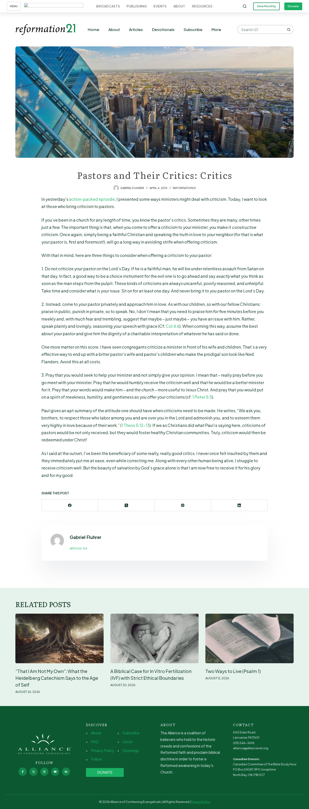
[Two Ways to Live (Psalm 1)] (249, 638)
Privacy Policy (102, 750)
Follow (96, 759)
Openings (130, 750)
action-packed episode (92, 199)
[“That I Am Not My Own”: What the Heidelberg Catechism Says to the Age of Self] (59, 638)
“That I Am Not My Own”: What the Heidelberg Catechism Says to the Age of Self (56, 677)
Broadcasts (108, 6)
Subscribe (193, 29)
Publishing (137, 6)
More (216, 29)
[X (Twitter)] (126, 505)
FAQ (94, 741)
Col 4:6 (172, 326)
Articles (136, 29)
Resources (202, 6)
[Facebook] (70, 505)
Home (93, 29)
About (179, 6)
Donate (293, 6)
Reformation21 (184, 188)
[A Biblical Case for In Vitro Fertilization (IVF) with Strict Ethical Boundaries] (154, 638)
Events (160, 6)
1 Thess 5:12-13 (135, 425)
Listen (127, 741)
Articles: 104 (78, 548)
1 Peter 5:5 (202, 397)
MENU (14, 6)
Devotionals (163, 29)
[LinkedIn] (239, 505)
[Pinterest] (183, 505)
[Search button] (289, 29)
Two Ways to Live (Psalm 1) (233, 671)
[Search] (244, 6)
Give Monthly (266, 6)
